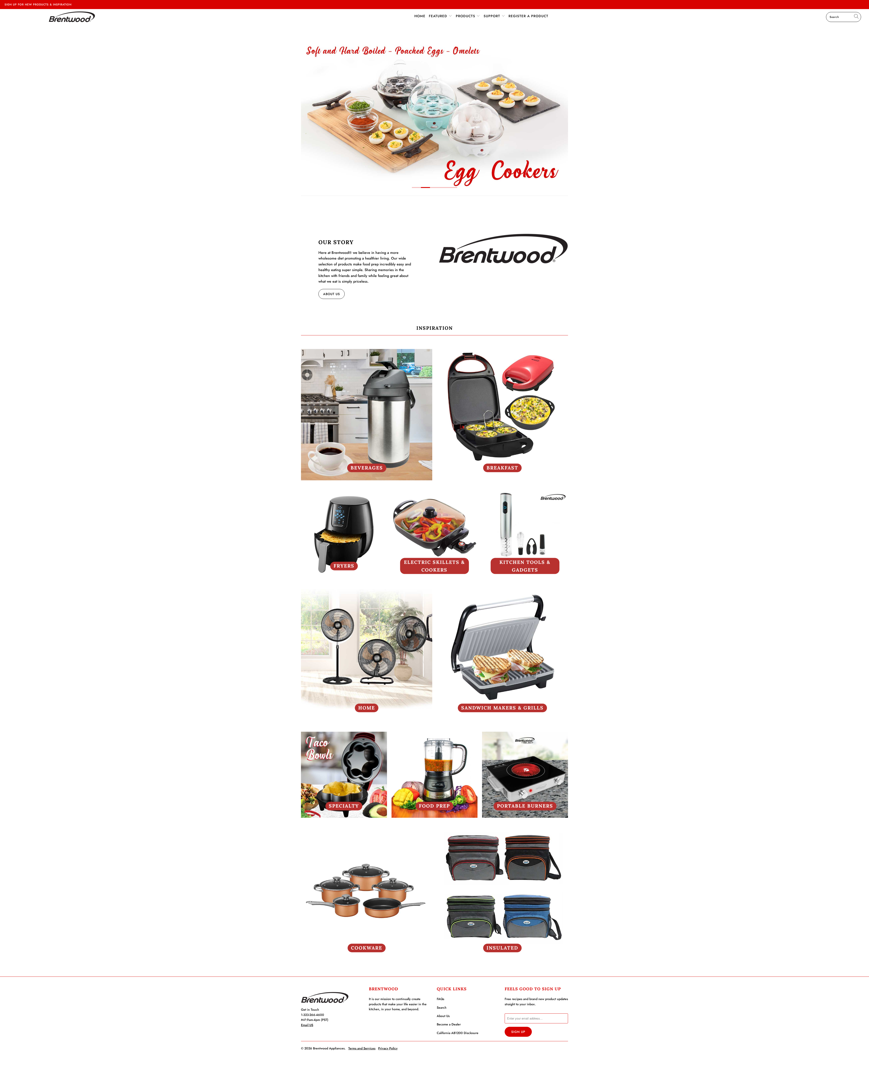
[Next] (561, 112)
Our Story (336, 242)
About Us (331, 294)
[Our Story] (503, 248)
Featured (439, 16)
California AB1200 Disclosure (457, 1033)
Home (419, 16)
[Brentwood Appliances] (72, 16)
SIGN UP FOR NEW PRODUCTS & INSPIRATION (38, 4)
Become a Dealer (449, 1024)
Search (441, 1007)
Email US (307, 1025)
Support (492, 16)
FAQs (440, 999)
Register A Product (528, 16)
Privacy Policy (388, 1048)
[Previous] (307, 112)
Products (466, 16)
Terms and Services (361, 1048)
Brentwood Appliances (329, 1048)
